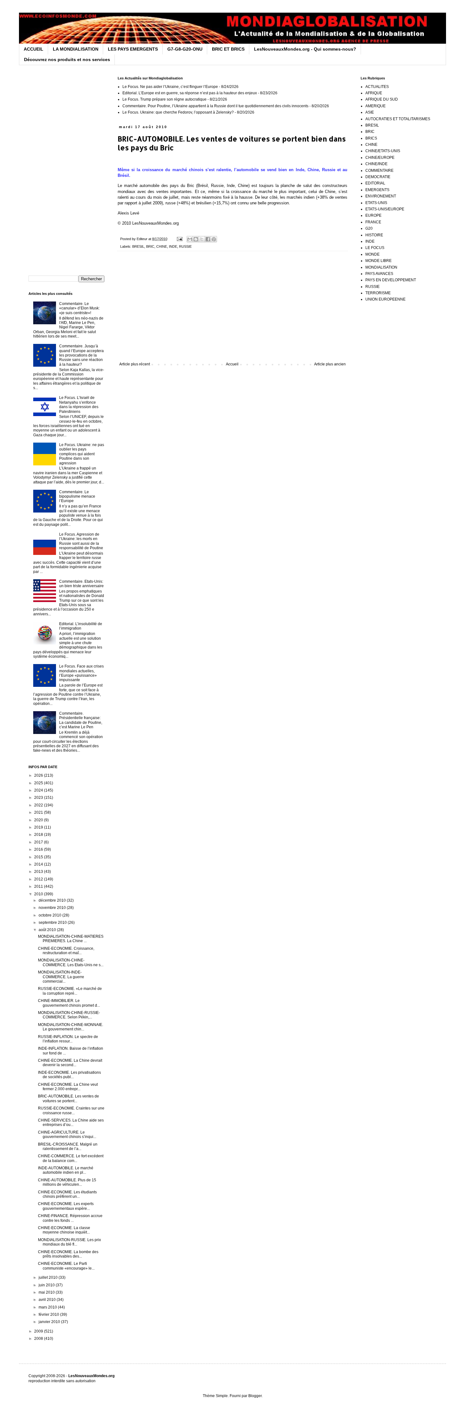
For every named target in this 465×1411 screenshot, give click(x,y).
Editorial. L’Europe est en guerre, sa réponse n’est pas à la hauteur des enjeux (189, 93)
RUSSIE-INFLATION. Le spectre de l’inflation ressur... (68, 1039)
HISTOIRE (374, 235)
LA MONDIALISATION (75, 49)
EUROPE (373, 215)
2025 (39, 783)
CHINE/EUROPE (379, 157)
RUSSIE (185, 246)
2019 (39, 827)
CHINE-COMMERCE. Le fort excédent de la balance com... (70, 1158)
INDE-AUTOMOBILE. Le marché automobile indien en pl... (65, 1170)
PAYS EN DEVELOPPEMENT (390, 280)
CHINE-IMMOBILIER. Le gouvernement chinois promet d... (69, 1002)
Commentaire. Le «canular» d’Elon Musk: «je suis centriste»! (79, 308)
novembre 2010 (53, 907)
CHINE (161, 246)
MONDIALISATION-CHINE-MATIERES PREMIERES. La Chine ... (70, 938)
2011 (39, 886)
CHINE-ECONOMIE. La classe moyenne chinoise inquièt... (64, 1230)
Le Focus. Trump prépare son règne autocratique (164, 99)
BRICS (371, 138)
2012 (39, 879)
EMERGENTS (377, 190)
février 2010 (49, 1314)
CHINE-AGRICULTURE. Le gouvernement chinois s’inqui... (67, 1134)
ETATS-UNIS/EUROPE (384, 209)
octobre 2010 (50, 915)
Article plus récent (134, 364)
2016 (39, 849)
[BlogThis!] (196, 239)
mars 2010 (48, 1307)
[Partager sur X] (202, 239)
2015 (39, 857)
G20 (369, 228)
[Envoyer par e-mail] (190, 239)
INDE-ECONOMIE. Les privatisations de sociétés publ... (69, 1074)
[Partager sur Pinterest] (214, 239)
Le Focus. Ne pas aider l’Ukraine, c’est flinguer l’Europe (170, 86)
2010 (39, 894)
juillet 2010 (49, 1277)
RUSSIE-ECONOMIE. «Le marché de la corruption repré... (70, 990)
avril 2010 (48, 1299)
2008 (39, 1338)
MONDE (372, 254)
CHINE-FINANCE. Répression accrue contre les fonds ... (70, 1218)
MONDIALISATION (381, 267)
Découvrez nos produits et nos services (67, 59)
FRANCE (373, 222)
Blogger (255, 1396)
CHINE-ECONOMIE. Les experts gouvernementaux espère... (66, 1206)
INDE (173, 246)
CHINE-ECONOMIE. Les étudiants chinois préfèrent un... (67, 1194)
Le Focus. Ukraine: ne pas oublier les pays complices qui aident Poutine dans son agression (81, 454)
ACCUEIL (33, 49)
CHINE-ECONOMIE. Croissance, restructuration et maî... (66, 950)
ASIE (369, 112)
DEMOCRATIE (377, 177)
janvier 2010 (50, 1322)
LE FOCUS (374, 248)
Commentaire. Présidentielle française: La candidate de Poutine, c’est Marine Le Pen (80, 720)
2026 (39, 775)
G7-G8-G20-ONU (184, 49)
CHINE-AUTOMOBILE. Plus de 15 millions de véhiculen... (67, 1182)
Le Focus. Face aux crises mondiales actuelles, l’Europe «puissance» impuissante (81, 673)
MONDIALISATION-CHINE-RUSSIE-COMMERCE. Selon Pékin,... (69, 1014)
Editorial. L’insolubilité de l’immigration (80, 626)
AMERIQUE (375, 106)
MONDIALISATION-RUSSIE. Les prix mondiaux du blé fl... (69, 1242)
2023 (39, 797)
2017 (39, 842)
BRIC (150, 246)
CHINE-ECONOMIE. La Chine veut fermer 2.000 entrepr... (68, 1086)
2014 (39, 864)
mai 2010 (47, 1292)
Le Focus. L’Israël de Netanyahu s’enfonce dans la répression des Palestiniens (78, 404)
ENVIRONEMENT (380, 196)
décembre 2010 (53, 900)
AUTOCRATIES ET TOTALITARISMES (397, 119)
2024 (39, 790)
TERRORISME (378, 293)
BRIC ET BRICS (228, 49)
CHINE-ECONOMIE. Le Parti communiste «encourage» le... (66, 1265)
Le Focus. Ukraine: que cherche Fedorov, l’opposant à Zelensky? (178, 112)
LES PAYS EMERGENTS (133, 49)
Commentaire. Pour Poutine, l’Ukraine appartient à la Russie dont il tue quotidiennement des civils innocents (215, 106)
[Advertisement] (232, 309)
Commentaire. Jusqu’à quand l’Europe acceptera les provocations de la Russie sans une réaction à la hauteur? (81, 355)
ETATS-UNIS (376, 203)
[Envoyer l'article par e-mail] (179, 239)
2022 (39, 805)
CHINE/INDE (376, 164)
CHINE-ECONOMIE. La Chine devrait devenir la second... (70, 1062)
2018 (39, 834)
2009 (39, 1331)
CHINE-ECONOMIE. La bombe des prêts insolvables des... (68, 1254)
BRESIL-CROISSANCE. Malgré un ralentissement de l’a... (67, 1146)
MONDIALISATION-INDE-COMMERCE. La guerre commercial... (61, 977)
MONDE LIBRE (378, 260)
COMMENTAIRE (379, 170)
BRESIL (138, 246)
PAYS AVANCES (379, 273)
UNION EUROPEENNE (385, 299)
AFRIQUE (373, 93)
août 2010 (48, 930)
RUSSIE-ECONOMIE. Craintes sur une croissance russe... (71, 1110)
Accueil (232, 364)
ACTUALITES (377, 86)
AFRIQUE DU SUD (381, 99)
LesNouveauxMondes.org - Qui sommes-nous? (305, 49)
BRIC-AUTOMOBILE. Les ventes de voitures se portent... (68, 1098)
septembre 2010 (53, 922)
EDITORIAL (375, 183)
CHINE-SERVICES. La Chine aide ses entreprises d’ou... (71, 1122)
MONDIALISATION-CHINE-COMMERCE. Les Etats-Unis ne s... (70, 962)
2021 (39, 812)
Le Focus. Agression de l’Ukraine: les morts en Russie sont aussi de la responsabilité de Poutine (81, 541)
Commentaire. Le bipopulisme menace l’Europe (77, 496)
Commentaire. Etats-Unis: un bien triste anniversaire (81, 583)
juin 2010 (47, 1285)
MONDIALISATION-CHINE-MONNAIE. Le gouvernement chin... (70, 1027)
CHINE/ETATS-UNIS (382, 151)
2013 (39, 871)
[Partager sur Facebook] (208, 239)
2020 (39, 820)
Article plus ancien (330, 364)
